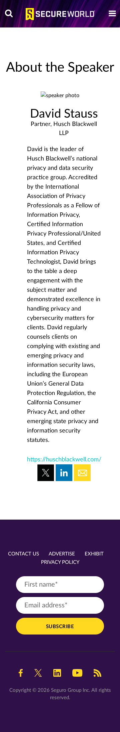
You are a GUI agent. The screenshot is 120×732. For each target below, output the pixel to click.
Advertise (62, 553)
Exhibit (94, 553)
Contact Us (23, 553)
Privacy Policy (60, 562)
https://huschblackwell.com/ (64, 460)
